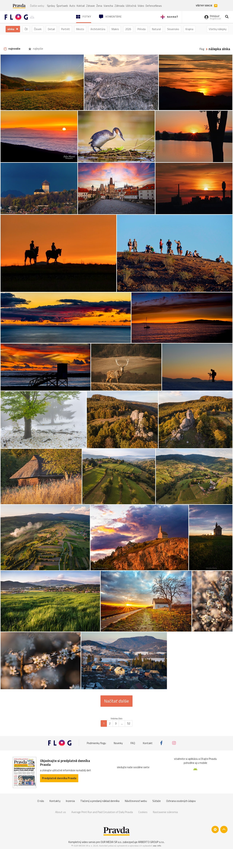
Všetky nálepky (217, 29)
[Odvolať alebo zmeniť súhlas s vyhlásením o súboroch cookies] (215, 829)
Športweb (62, 6)
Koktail (81, 6)
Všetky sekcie (204, 5)
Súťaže (156, 801)
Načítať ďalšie (116, 701)
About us (60, 812)
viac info (157, 845)
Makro (115, 29)
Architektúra (97, 29)
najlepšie (37, 49)
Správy (51, 6)
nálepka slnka (219, 49)
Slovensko (173, 29)
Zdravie (90, 6)
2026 (128, 29)
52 (128, 723)
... (122, 723)
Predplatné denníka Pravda (59, 778)
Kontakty (55, 801)
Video (141, 6)
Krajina (189, 29)
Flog (202, 49)
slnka (11, 29)
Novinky (118, 743)
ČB (26, 29)
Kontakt (148, 743)
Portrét (65, 29)
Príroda (141, 29)
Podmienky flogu (96, 743)
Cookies (142, 812)
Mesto (80, 29)
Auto (72, 6)
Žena (99, 6)
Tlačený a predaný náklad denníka (99, 801)
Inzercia (70, 801)
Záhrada (119, 6)
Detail (51, 29)
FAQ (133, 743)
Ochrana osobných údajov (181, 801)
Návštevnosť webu (136, 801)
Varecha (108, 6)
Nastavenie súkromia (165, 812)
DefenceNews (154, 6)
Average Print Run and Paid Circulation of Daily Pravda (102, 812)
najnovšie (14, 49)
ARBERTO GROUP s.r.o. (151, 842)
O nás (40, 801)
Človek (38, 29)
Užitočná (131, 6)
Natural (156, 29)
